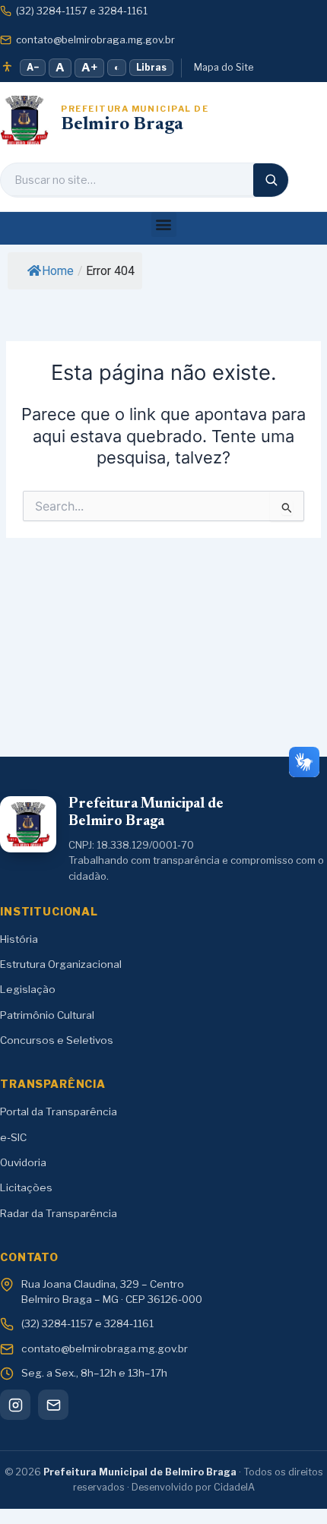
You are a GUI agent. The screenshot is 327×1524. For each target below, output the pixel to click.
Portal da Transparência (58, 1111)
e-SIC (13, 1137)
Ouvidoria (23, 1162)
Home (58, 271)
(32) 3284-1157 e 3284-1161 (82, 11)
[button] (163, 224)
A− (33, 67)
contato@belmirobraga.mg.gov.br (95, 39)
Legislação (28, 989)
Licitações (26, 1187)
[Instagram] (15, 1405)
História (19, 939)
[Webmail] (53, 1405)
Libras (151, 67)
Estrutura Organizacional (61, 964)
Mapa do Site (223, 67)
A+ (89, 67)
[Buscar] (270, 180)
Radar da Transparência (58, 1213)
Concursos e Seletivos (56, 1040)
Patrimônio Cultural (47, 1015)
